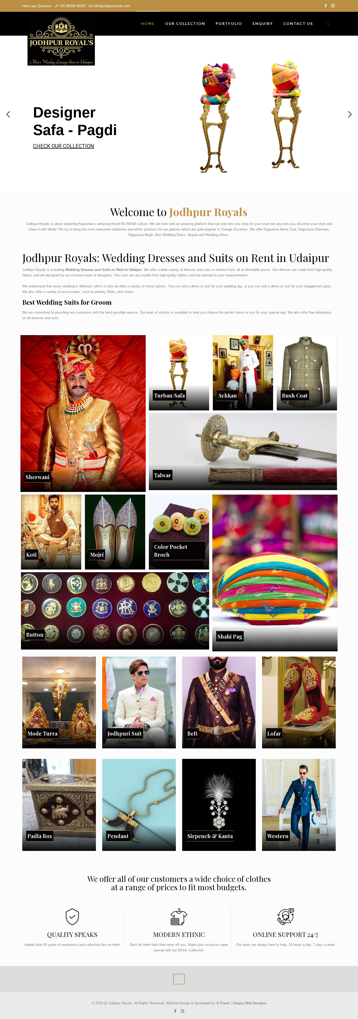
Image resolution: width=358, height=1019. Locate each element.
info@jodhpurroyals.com (112, 6)
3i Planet (223, 1003)
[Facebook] (326, 5)
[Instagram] (333, 5)
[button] (8, 114)
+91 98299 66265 (72, 6)
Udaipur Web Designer (249, 1003)
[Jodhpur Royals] (61, 40)
